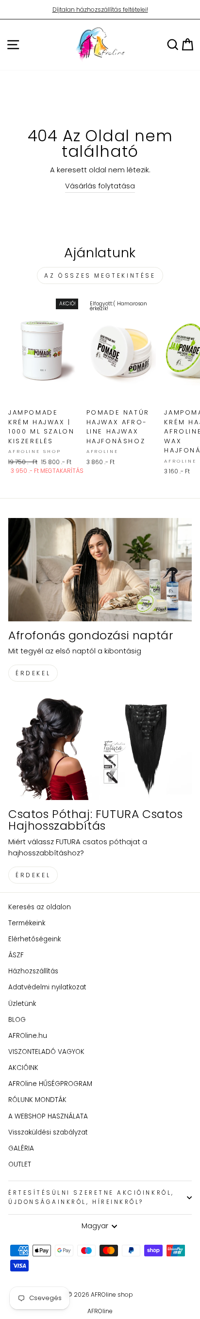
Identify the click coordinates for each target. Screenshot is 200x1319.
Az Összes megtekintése (99, 275)
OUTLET (19, 1164)
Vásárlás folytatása (100, 186)
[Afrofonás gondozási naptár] (100, 569)
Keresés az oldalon (39, 907)
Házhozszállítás (33, 971)
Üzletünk (22, 1003)
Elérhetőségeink (34, 939)
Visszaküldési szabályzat (48, 1132)
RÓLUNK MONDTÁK (37, 1099)
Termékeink (26, 923)
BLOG (17, 1019)
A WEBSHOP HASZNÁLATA (48, 1116)
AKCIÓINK (23, 1067)
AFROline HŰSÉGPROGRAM (50, 1083)
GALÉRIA (21, 1148)
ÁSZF (16, 955)
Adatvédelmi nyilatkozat (47, 987)
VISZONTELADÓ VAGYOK (46, 1051)
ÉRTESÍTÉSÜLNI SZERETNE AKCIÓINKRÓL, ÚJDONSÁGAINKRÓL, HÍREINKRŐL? (91, 1197)
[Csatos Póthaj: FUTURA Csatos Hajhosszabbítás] (100, 749)
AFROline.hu (27, 1035)
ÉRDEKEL (33, 673)
